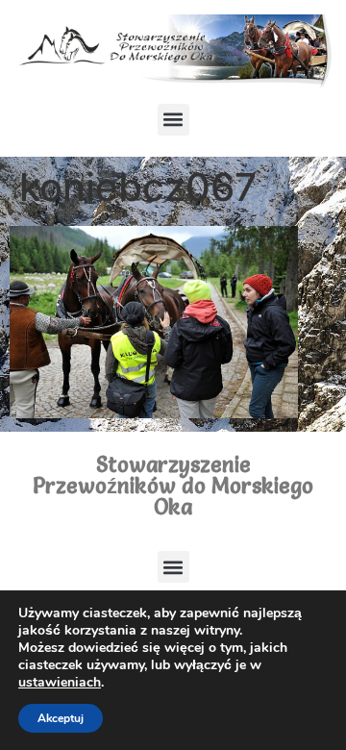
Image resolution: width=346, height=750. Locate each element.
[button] (173, 120)
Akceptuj (60, 718)
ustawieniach (59, 682)
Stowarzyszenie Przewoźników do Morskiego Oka (173, 486)
